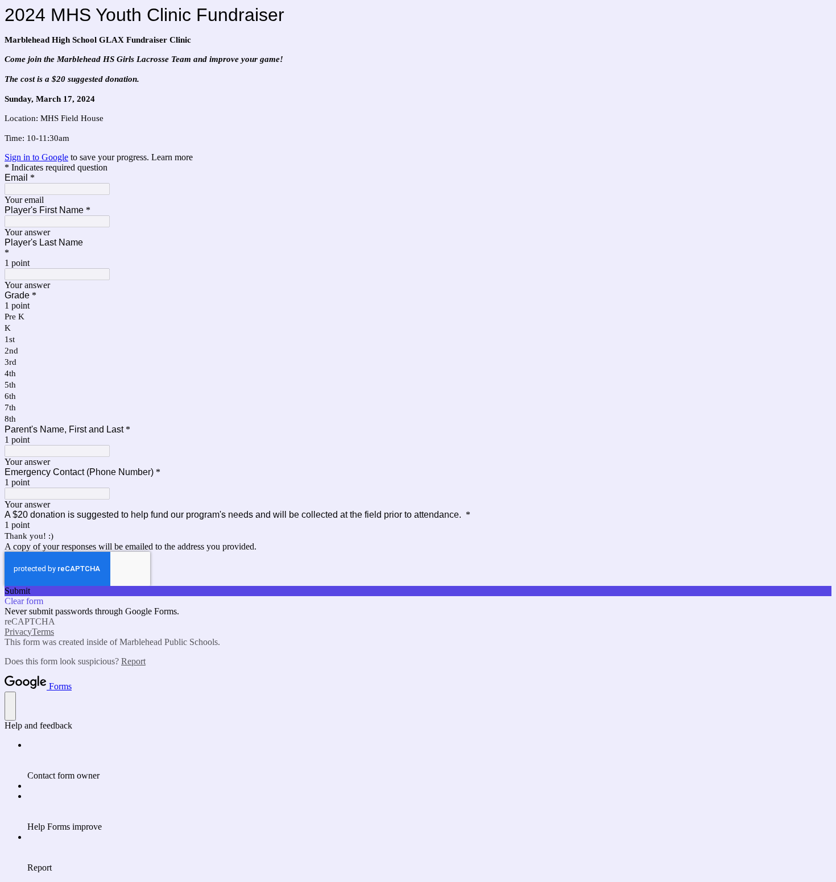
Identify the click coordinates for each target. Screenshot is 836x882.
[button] (418, 591)
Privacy (18, 631)
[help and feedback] (10, 706)
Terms (43, 631)
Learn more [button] (172, 157)
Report (133, 661)
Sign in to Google (36, 157)
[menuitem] (429, 760)
